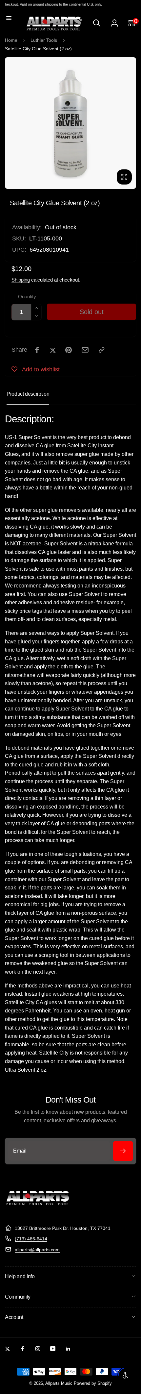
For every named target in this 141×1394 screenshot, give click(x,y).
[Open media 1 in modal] (70, 123)
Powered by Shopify (93, 1383)
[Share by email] (85, 350)
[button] (9, 18)
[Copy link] (101, 350)
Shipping (20, 280)
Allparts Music (58, 1383)
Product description (28, 394)
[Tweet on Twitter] (53, 350)
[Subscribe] (123, 1151)
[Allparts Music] (37, 1212)
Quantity (27, 296)
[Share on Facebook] (37, 350)
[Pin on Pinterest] (68, 350)
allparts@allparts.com (37, 1249)
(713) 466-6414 (31, 1238)
